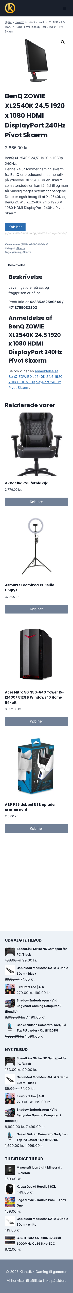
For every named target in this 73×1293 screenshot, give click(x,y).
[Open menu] (64, 8)
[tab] (36, 265)
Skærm (19, 22)
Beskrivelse (16, 265)
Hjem (8, 22)
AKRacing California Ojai (27, 483)
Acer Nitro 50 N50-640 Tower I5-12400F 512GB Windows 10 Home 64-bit (34, 697)
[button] (63, 42)
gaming (16, 252)
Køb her (15, 227)
